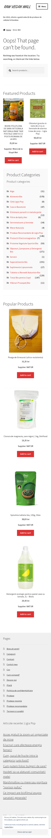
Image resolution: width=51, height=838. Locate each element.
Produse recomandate (17, 706)
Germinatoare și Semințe (21, 222)
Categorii (11, 654)
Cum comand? (13, 675)
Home (8, 30)
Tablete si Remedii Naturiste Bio (25, 272)
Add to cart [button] (13, 160)
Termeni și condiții (15, 711)
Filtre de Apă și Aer (18, 217)
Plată (9, 685)
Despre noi (12, 680)
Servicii (13, 256)
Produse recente (14, 701)
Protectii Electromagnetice (23, 238)
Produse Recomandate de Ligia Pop (26, 233)
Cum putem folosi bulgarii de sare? (25, 766)
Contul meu (12, 664)
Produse (10, 695)
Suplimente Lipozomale (21, 267)
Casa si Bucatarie (18, 207)
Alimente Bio (16, 196)
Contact (10, 659)
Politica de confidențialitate (20, 690)
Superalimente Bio (18, 262)
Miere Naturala (17, 227)
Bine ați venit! (13, 648)
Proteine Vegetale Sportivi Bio (24, 243)
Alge (12, 191)
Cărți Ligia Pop (17, 201)
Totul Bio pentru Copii (20, 277)
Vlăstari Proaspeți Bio (20, 282)
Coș (8, 669)
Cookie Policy (8, 827)
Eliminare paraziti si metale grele (25, 212)
